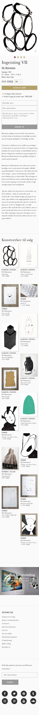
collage (13, 472)
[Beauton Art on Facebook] (5, 693)
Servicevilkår (7, 634)
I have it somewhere (26, 274)
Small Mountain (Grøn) (28, 423)
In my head (24, 344)
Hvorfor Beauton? (9, 627)
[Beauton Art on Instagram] (5, 701)
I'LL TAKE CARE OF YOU (11, 515)
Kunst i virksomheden (10, 620)
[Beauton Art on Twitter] (14, 693)
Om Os (4, 630)
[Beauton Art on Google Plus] (14, 701)
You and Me (5, 313)
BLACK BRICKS (7, 357)
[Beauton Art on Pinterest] (24, 693)
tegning (23, 299)
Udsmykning (7, 640)
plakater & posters (9, 270)
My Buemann (8, 67)
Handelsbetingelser (9, 637)
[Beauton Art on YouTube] (24, 701)
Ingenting (5, 274)
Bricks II (23, 303)
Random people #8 (26, 503)
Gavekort (5, 624)
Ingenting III (6, 476)
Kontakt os (6, 647)
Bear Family (5, 397)
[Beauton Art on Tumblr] (33, 693)
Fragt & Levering (8, 617)
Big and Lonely (25, 383)
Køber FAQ (6, 644)
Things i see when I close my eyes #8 (13, 437)
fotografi (5, 472)
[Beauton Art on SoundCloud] (33, 701)
